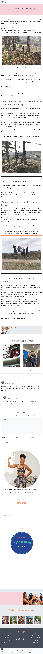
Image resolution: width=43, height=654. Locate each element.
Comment (5, 419)
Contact (7, 635)
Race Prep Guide (35, 642)
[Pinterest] (21, 650)
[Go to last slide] (2, 355)
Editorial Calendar (7, 639)
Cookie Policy (7, 642)
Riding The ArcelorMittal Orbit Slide (11, 369)
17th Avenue (28, 652)
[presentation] (11, 355)
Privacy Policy (7, 640)
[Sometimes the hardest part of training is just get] (21, 620)
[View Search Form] (38, 2)
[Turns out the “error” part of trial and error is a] (13, 620)
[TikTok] (24, 650)
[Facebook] (19, 650)
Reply (40, 382)
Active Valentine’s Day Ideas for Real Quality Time (32, 369)
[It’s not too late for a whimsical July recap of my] (29, 620)
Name (4, 437)
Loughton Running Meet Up (35, 638)
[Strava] (26, 650)
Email (17, 437)
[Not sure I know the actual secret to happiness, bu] (37, 620)
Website (32, 437)
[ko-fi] (22, 650)
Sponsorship (7, 637)
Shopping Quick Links (35, 640)
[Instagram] (17, 650)
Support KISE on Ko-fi (35, 635)
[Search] (38, 515)
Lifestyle (29, 11)
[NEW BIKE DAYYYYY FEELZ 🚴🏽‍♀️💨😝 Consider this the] (5, 620)
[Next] (41, 355)
